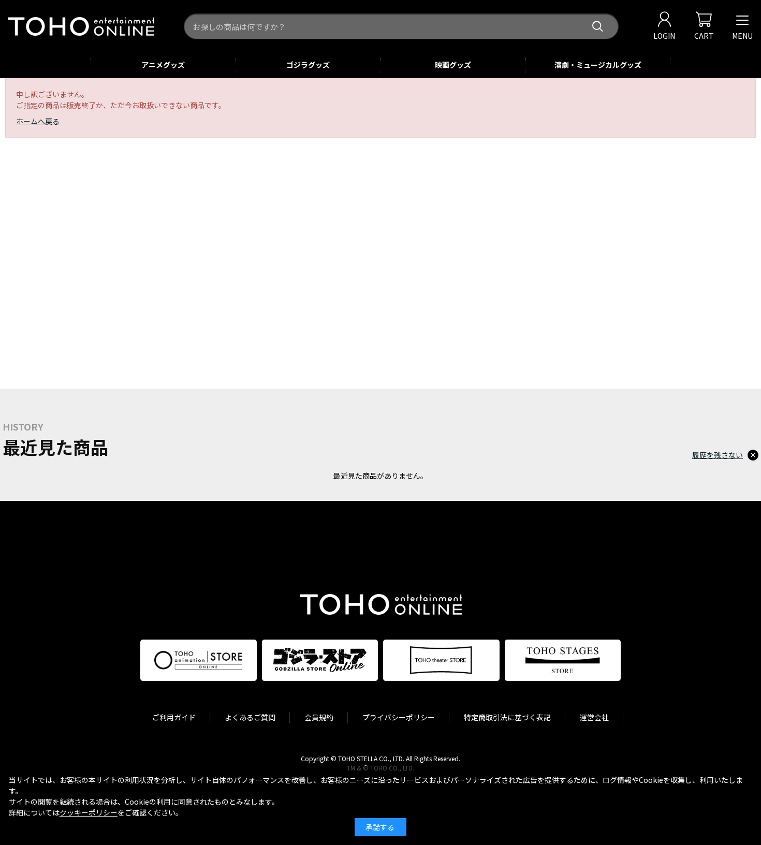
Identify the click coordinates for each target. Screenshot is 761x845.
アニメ (163, 65)
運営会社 (594, 717)
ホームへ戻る (38, 121)
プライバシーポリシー (398, 717)
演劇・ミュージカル (597, 65)
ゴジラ (308, 65)
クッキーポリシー (89, 812)
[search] (597, 26)
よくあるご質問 (250, 717)
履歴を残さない (717, 455)
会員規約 (318, 717)
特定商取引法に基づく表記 (507, 717)
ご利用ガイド (174, 717)
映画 (453, 65)
